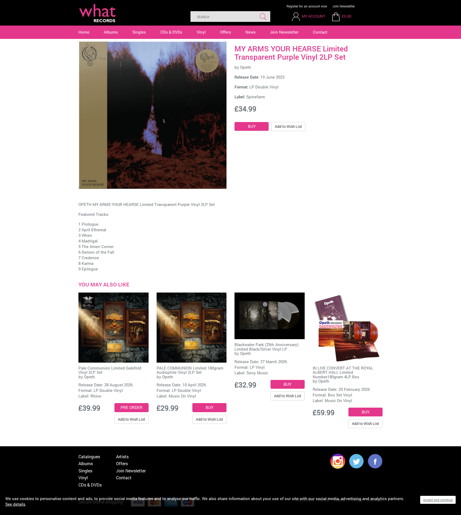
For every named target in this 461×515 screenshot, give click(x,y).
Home (83, 32)
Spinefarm (255, 96)
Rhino (95, 396)
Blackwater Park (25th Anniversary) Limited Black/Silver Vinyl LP (267, 347)
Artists (122, 456)
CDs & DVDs (171, 32)
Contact (320, 32)
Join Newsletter (343, 6)
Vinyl (201, 32)
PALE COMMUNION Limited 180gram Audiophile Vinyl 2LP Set (190, 370)
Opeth (245, 67)
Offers (225, 32)
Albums (111, 32)
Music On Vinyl (182, 396)
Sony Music (257, 372)
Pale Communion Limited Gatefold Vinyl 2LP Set (109, 370)
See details (15, 504)
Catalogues (89, 456)
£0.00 (346, 16)
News (250, 32)
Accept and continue (438, 500)
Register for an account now (307, 6)
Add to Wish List (288, 126)
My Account (313, 16)
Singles (139, 32)
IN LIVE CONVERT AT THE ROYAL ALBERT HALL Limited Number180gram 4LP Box (343, 372)
